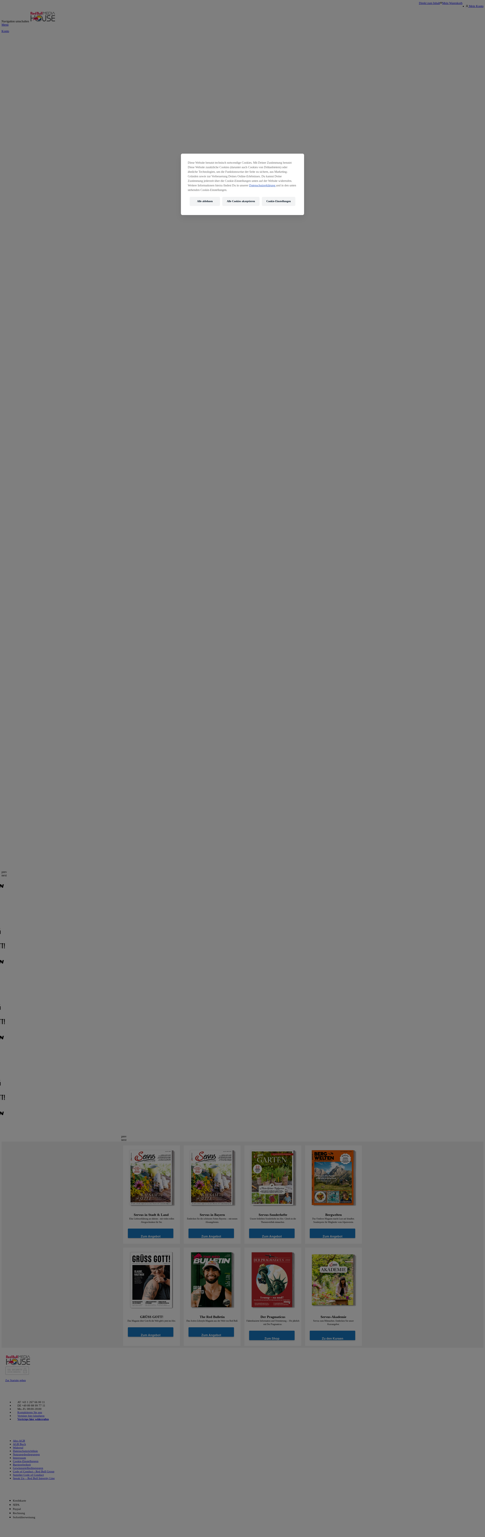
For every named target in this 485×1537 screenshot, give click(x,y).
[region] (242, 184)
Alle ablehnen (205, 201)
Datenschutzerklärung (262, 185)
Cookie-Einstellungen (278, 201)
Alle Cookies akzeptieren (241, 201)
